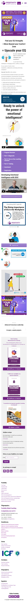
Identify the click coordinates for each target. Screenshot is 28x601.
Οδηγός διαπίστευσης (6, 545)
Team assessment (5, 573)
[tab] (10, 226)
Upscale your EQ (11, 316)
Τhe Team (3, 485)
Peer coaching (4, 544)
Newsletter (3, 548)
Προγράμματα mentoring (6, 575)
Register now (15, 245)
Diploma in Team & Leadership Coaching (9, 526)
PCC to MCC (3, 534)
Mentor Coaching (4, 531)
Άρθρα (2, 491)
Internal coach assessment (6, 572)
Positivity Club (4, 486)
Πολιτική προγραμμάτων (6, 494)
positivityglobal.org (10, 518)
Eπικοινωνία (4, 490)
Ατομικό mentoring (5, 565)
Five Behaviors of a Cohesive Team (8, 585)
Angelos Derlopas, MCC (4, 316)
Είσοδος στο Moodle (5, 547)
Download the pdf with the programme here (12, 196)
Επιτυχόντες (4, 537)
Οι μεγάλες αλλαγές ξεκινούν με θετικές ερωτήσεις (14, 447)
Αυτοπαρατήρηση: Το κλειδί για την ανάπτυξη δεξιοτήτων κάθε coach (12, 436)
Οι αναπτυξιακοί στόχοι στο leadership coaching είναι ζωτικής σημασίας (13, 442)
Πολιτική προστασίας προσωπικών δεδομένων (11, 496)
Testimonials (4, 488)
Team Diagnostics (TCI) (6, 586)
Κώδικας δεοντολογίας (6, 501)
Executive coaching (5, 562)
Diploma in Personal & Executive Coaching (9, 524)
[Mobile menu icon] (25, 3)
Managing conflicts (5, 577)
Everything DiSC (4, 583)
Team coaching (4, 564)
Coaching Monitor (5, 588)
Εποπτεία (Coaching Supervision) (8, 535)
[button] (1, 213)
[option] (14, 213)
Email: (4, 457)
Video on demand (5, 493)
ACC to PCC (3, 532)
